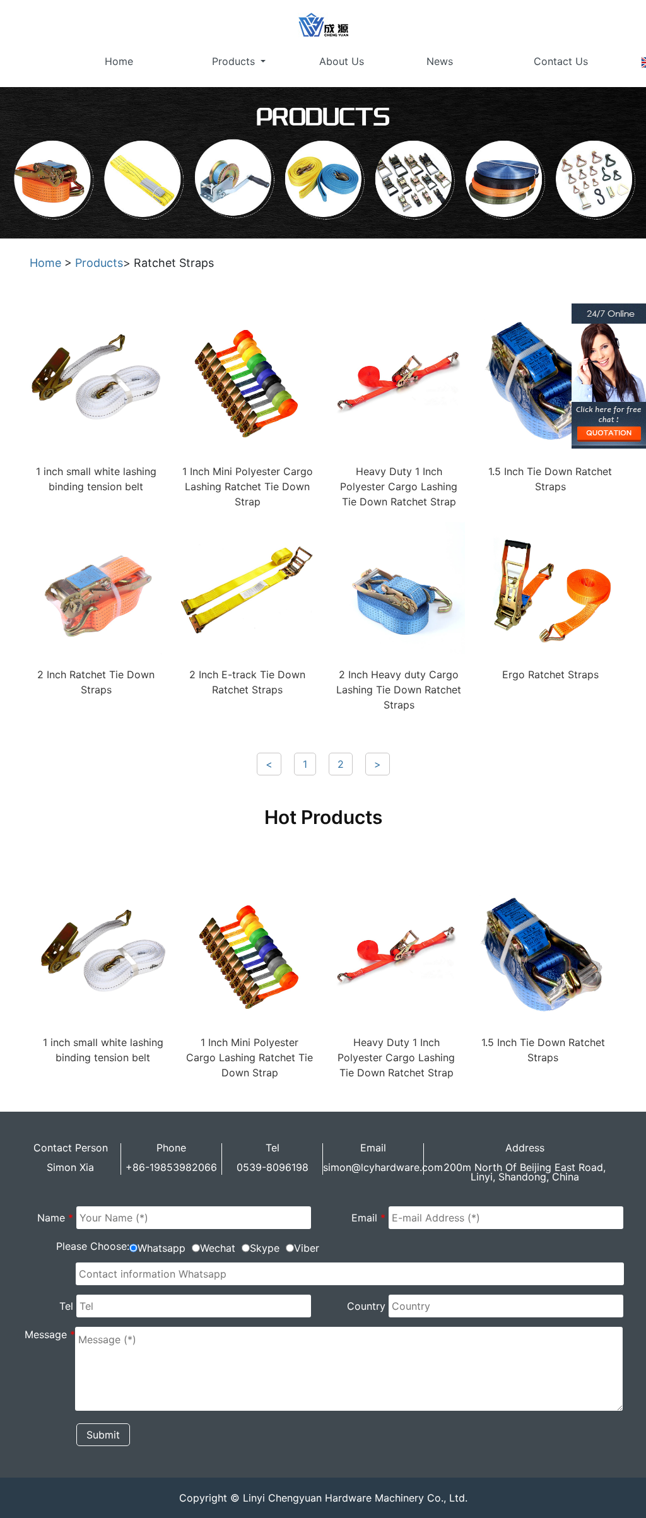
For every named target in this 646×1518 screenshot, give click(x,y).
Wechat (217, 1248)
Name (55, 1217)
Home (119, 61)
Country (366, 1306)
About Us (341, 61)
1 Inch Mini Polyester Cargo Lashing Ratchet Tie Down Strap (247, 486)
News (439, 61)
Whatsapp (161, 1248)
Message (50, 1334)
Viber (306, 1248)
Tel (66, 1306)
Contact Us (561, 61)
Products (235, 61)
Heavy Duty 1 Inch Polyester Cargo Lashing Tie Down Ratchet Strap (398, 486)
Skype (264, 1248)
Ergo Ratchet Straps (550, 674)
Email (368, 1217)
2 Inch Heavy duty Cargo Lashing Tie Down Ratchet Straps (398, 689)
